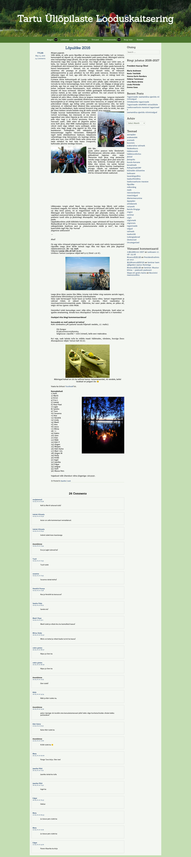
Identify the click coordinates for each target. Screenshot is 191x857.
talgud (130, 229)
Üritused (95, 40)
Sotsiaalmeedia (109, 40)
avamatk (130, 140)
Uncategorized (133, 242)
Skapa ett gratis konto (136, 273)
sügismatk (131, 220)
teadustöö (131, 234)
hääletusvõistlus (134, 154)
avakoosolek (132, 137)
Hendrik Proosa (39, 589)
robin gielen (37, 648)
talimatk (130, 231)
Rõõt (34, 692)
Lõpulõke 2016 (77, 47)
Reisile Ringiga (133, 209)
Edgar (35, 798)
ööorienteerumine (134, 198)
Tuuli (35, 559)
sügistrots (131, 223)
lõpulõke (63, 481)
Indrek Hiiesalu (39, 514)
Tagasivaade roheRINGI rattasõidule (142, 104)
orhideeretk (132, 204)
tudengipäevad (133, 237)
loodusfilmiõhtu (134, 179)
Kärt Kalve (37, 724)
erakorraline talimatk (136, 146)
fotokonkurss (132, 148)
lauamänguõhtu (134, 176)
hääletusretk (132, 151)
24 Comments (42, 59)
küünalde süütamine (136, 170)
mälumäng (131, 187)
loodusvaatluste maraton (137, 182)
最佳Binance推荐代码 (135, 262)
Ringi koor (128, 40)
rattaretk (131, 206)
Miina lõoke (37, 633)
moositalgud (132, 195)
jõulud (129, 157)
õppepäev (131, 201)
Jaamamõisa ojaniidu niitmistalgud (142, 112)
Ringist (50, 40)
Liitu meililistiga (80, 40)
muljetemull (37, 500)
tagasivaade (132, 226)
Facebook (69, 386)
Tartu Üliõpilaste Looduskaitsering (95, 18)
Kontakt (140, 40)
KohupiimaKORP (134, 168)
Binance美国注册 (134, 257)
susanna (36, 574)
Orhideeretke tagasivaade (138, 102)
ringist (130, 212)
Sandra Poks (37, 603)
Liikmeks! (65, 40)
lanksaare (131, 173)
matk (69, 481)
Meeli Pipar (37, 618)
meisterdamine (133, 193)
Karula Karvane (133, 162)
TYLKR (40, 53)
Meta (34, 754)
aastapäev (131, 134)
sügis (129, 217)
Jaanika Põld (37, 769)
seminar (130, 215)
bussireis (131, 143)
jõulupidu (131, 159)
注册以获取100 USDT (135, 252)
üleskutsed (131, 240)
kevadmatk (132, 165)
